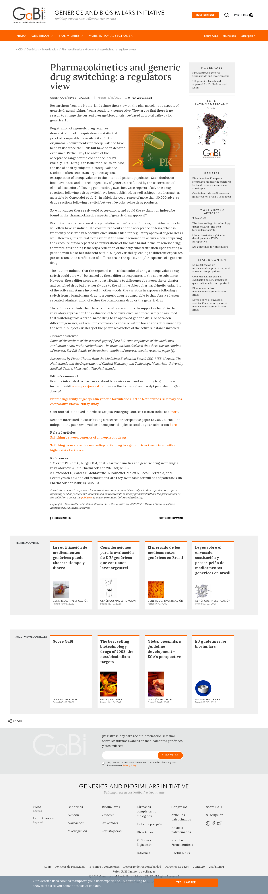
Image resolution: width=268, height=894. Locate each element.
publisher (86, 497)
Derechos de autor (177, 866)
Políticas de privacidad (70, 866)
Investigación (50, 49)
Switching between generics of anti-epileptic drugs (88, 437)
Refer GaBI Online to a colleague (134, 871)
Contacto (199, 866)
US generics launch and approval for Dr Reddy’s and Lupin (209, 84)
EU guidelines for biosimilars (210, 246)
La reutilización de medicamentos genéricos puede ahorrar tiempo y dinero (211, 268)
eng (237, 15)
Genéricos (41, 35)
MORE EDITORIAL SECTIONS (110, 35)
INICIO (21, 35)
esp (245, 15)
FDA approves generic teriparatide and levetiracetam (210, 74)
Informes (143, 853)
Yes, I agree (186, 882)
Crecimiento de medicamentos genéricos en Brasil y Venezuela (211, 195)
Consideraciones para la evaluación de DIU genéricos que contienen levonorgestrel (210, 280)
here (173, 425)
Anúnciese (229, 36)
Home (48, 866)
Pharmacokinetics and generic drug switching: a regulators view (99, 49)
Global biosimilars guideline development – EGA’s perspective (209, 238)
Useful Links (180, 853)
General (73, 815)
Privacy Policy (129, 765)
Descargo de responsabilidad (142, 866)
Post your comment (142, 98)
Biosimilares (69, 35)
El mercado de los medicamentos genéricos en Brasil (209, 291)
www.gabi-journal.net (88, 386)
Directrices (145, 832)
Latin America (43, 820)
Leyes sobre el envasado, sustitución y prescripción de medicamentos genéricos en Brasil (210, 304)
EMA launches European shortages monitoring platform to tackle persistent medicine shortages (211, 183)
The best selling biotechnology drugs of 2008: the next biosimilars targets (211, 227)
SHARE (17, 720)
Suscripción (248, 36)
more (174, 412)
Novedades (75, 823)
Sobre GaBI (211, 36)
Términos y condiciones (104, 866)
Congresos (179, 807)
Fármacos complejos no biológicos (146, 811)
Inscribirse (205, 15)
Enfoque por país (149, 824)
